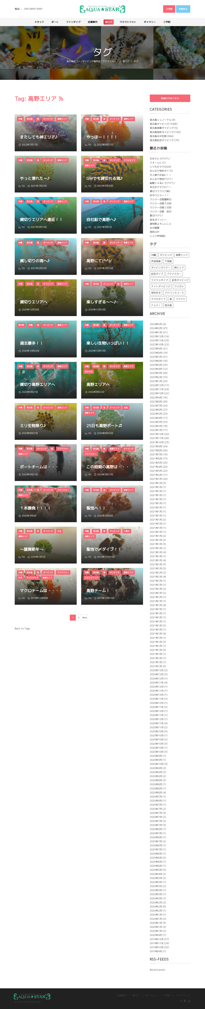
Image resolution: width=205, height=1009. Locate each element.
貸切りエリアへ (33, 302)
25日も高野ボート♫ (104, 425)
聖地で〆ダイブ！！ (104, 549)
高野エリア (182, 255)
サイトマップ (183, 995)
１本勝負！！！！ (35, 508)
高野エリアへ (98, 384)
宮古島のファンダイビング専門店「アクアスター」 (92, 61)
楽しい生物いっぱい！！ (107, 343)
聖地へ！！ (96, 508)
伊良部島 (156, 261)
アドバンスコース (174, 292)
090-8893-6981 (33, 8)
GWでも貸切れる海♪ (104, 178)
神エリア (179, 267)
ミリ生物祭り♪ (33, 425)
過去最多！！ (31, 343)
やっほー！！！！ (102, 137)
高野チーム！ (98, 590)
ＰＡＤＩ (156, 305)
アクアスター (174, 273)
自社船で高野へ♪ (101, 219)
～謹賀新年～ (31, 549)
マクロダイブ (158, 299)
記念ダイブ (157, 273)
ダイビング (166, 255)
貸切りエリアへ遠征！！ (41, 219)
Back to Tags (22, 628)
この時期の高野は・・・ (107, 466)
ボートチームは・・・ (39, 466)
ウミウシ (180, 299)
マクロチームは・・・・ (41, 590)
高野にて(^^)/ (99, 260)
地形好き (156, 292)
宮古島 (168, 305)
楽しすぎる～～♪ (101, 302)
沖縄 (153, 255)
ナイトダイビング (160, 286)
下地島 (168, 261)
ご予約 (166, 995)
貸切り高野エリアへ (37, 384)
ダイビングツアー (160, 267)
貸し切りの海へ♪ (35, 260)
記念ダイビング (180, 280)
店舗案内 (122, 995)
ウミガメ (179, 286)
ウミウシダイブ (159, 280)
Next (85, 617)
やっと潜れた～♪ (35, 178)
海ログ (126, 61)
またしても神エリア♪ (38, 137)
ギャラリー (151, 995)
